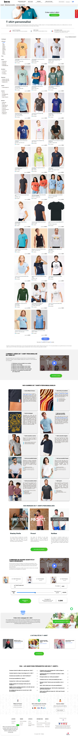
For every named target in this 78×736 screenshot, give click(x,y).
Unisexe (4, 62)
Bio (3, 92)
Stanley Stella (5, 105)
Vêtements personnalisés (10, 4)
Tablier (3, 44)
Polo (3, 43)
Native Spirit (4, 106)
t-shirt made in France (27, 394)
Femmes (4, 64)
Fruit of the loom (5, 109)
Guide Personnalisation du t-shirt (31, 725)
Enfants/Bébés (5, 65)
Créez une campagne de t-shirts (61, 621)
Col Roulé (4, 73)
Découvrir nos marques (39, 549)
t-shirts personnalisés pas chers (61, 417)
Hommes (4, 61)
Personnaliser (22, 2)
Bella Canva (4, 112)
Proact (4, 108)
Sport (3, 95)
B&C (3, 103)
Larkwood (4, 113)
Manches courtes (5, 79)
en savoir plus (10, 732)
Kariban (4, 102)
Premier (4, 110)
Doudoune (4, 49)
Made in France (5, 97)
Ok (17, 725)
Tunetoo (29, 721)
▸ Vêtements (3, 41)
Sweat (3, 45)
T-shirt (3, 42)
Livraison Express (5, 87)
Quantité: (14, 592)
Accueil (2, 4)
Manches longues (5, 80)
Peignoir (3, 47)
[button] (23, 670)
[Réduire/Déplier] (71, 608)
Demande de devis (25, 601)
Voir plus (45, 338)
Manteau (3, 48)
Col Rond (4, 70)
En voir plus (39, 653)
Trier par (66, 36)
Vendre (38, 2)
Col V (3, 72)
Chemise (3, 46)
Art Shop (30, 2)
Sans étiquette (5, 94)
